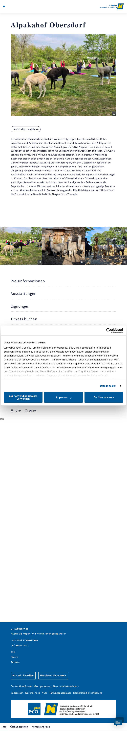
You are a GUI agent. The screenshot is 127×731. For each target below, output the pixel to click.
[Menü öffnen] (4, 6)
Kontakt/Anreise (41, 726)
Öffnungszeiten (19, 726)
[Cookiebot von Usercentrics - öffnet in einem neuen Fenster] (108, 330)
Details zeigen (108, 385)
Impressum (17, 692)
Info (4, 726)
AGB (44, 692)
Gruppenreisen (42, 686)
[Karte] (10, 6)
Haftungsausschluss (60, 692)
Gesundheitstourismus (66, 686)
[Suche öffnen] (16, 6)
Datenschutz (32, 692)
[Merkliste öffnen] (13, 6)
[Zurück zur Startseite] (112, 6)
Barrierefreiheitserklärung (87, 692)
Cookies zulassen (104, 397)
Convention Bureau (22, 686)
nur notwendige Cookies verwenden (23, 397)
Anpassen (61, 397)
